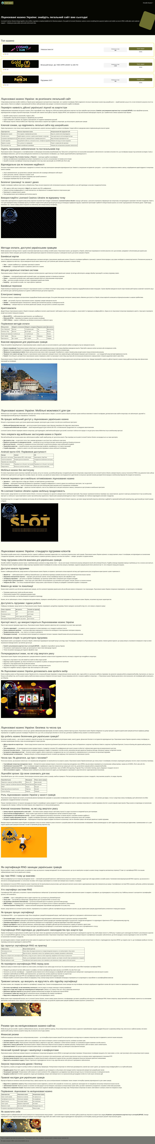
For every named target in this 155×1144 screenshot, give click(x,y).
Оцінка (140, 51)
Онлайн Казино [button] (147, 3)
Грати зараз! (8, 3)
